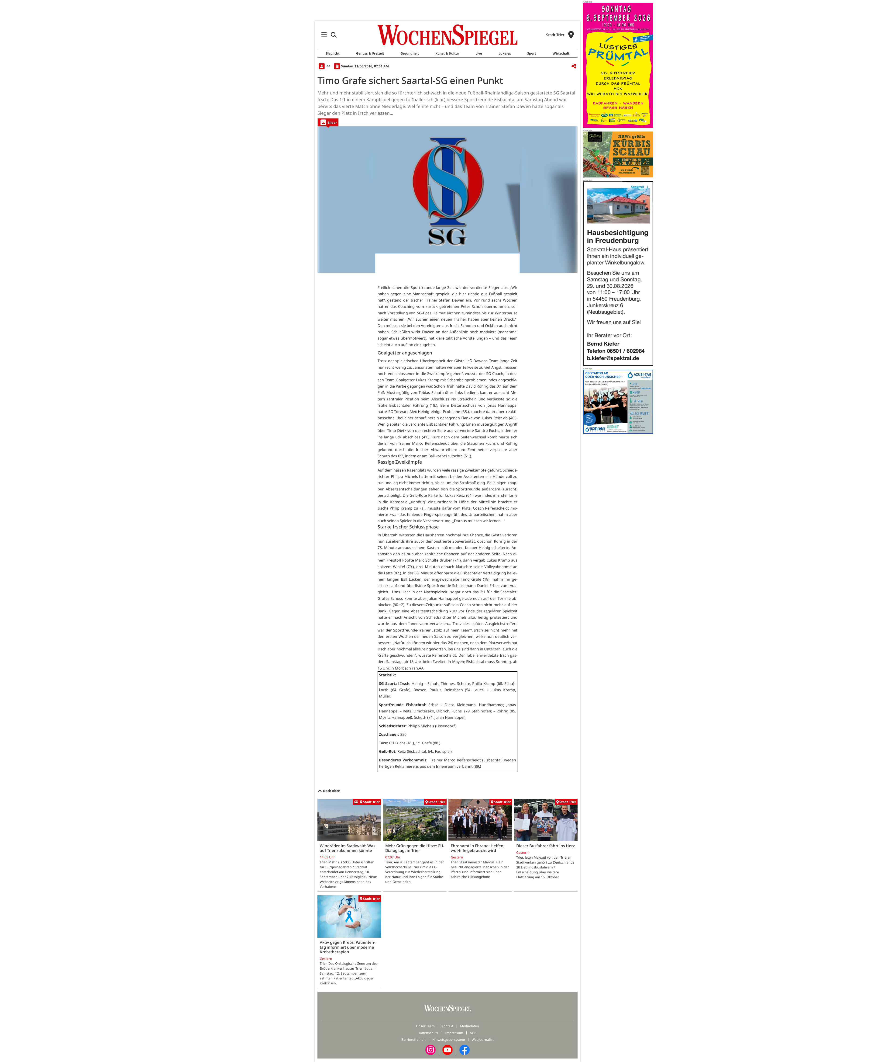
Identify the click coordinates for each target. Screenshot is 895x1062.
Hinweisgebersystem (448, 1039)
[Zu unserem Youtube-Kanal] (447, 1049)
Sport (531, 53)
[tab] (328, 122)
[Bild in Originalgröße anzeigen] (447, 199)
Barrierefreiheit (413, 1039)
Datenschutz (428, 1033)
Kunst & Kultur (447, 53)
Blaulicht (333, 53)
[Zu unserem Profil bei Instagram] (430, 1049)
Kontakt (447, 1026)
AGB (473, 1033)
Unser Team (425, 1026)
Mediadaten (469, 1026)
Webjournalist (483, 1039)
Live (478, 53)
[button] (324, 35)
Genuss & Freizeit (370, 53)
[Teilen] (574, 66)
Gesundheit (409, 53)
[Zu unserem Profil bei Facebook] (464, 1049)
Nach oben (331, 790)
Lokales (505, 53)
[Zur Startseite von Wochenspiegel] (447, 34)
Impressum (454, 1033)
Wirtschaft (561, 53)
